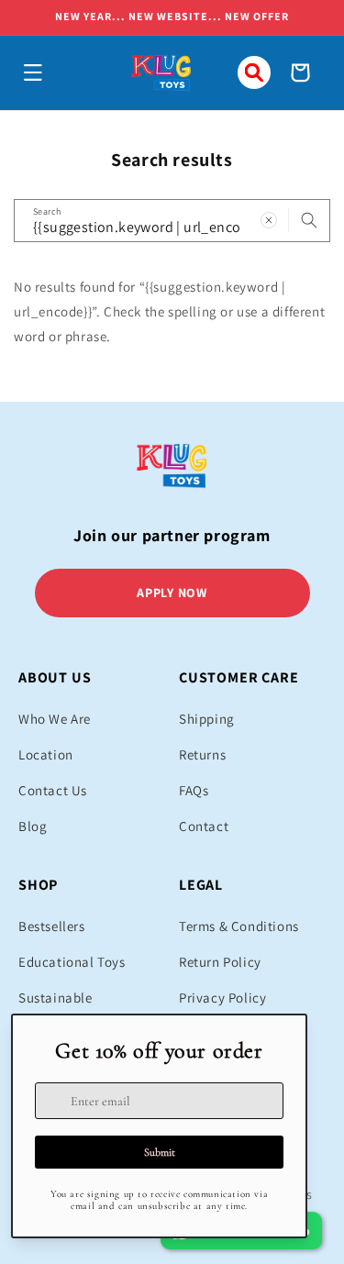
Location (45, 754)
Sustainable (55, 997)
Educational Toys (72, 961)
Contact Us (52, 790)
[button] (33, 72)
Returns (202, 754)
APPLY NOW (171, 592)
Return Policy (220, 961)
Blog (32, 826)
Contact (203, 826)
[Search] (309, 220)
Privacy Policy (222, 997)
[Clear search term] (269, 220)
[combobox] (172, 220)
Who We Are (54, 718)
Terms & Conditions (239, 926)
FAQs (193, 790)
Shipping (207, 718)
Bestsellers (51, 926)
